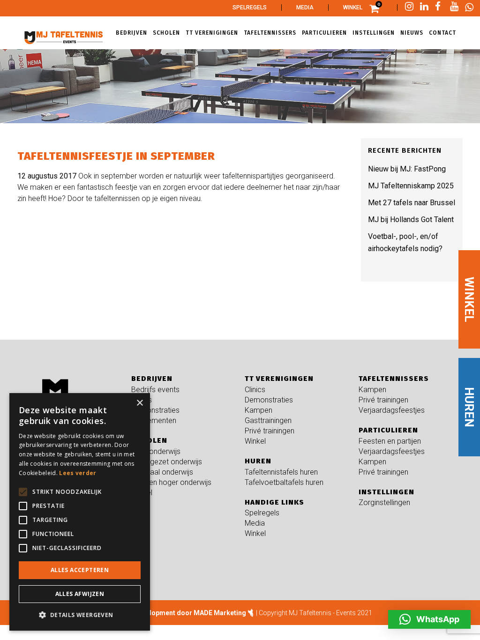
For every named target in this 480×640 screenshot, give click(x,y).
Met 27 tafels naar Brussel (411, 202)
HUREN (469, 407)
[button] (429, 619)
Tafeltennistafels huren (281, 472)
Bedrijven (151, 378)
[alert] (79, 512)
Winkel (352, 7)
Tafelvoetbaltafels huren (284, 482)
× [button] (139, 403)
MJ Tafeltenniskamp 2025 (411, 185)
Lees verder (77, 473)
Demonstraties (155, 410)
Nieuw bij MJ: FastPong (407, 168)
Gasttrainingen (268, 420)
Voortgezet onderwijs (166, 461)
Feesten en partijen (390, 441)
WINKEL (469, 299)
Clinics (141, 399)
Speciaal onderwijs (162, 472)
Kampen (258, 410)
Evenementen (153, 420)
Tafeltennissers (394, 378)
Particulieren (388, 430)
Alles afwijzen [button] (80, 594)
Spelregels (249, 7)
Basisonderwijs (155, 451)
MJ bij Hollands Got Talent (411, 219)
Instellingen (386, 492)
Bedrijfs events (155, 389)
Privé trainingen (269, 430)
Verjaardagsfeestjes (392, 410)
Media (305, 7)
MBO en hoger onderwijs (171, 482)
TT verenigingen (279, 378)
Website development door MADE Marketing (177, 613)
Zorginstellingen (384, 502)
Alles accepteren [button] (80, 570)
